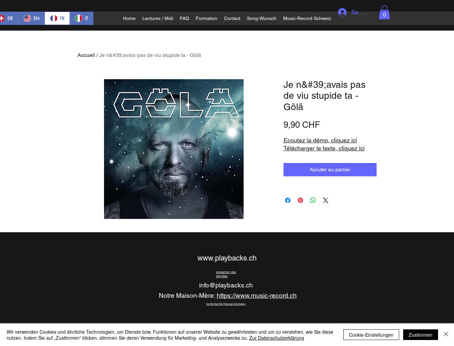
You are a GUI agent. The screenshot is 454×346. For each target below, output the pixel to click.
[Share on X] (326, 200)
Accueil (86, 55)
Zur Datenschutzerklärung (276, 337)
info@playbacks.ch (226, 285)
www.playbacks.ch (227, 258)
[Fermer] (446, 335)
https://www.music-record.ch (257, 295)
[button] (384, 12)
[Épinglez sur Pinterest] (300, 200)
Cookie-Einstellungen (371, 334)
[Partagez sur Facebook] (288, 200)
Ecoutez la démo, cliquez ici (320, 140)
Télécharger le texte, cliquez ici (324, 148)
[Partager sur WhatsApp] (313, 200)
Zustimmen (420, 334)
